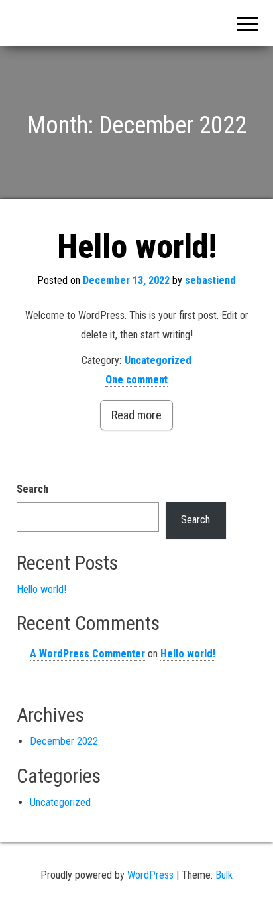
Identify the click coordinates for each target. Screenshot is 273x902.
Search (32, 489)
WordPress (150, 875)
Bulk (224, 875)
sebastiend (210, 280)
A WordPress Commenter (87, 653)
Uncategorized (158, 360)
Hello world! (137, 246)
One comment (136, 379)
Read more (136, 415)
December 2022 (64, 741)
